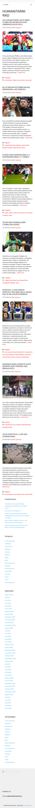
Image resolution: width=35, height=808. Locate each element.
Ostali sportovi (9, 568)
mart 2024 (8, 675)
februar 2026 (9, 611)
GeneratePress (27, 805)
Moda (6, 557)
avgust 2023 (9, 694)
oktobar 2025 (9, 622)
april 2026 (8, 606)
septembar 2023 (10, 692)
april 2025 (8, 639)
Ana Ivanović (9, 352)
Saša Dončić (17, 147)
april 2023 (8, 705)
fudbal (14, 80)
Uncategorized (9, 582)
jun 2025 (8, 633)
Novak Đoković (20, 354)
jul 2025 (7, 631)
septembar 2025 (10, 625)
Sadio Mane (24, 280)
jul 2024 (7, 664)
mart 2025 (8, 642)
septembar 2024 (10, 658)
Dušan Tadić (8, 213)
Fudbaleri (8, 78)
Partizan (7, 574)
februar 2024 (9, 678)
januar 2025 (9, 647)
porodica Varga (7, 427)
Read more (21, 72)
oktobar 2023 (9, 689)
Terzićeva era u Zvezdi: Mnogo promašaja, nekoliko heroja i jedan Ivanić (16, 506)
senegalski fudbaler (8, 283)
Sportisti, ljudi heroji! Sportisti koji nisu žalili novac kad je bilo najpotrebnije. (17, 292)
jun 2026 (8, 600)
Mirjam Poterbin (7, 147)
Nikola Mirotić (26, 425)
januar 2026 (9, 614)
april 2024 (8, 672)
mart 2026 (8, 609)
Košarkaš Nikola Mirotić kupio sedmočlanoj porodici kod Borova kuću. (16, 366)
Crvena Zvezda (10, 541)
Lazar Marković (10, 354)
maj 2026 (8, 603)
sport (30, 80)
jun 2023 (8, 700)
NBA (6, 560)
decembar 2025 (10, 617)
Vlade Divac (25, 357)
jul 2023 (7, 697)
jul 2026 (7, 597)
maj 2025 (8, 636)
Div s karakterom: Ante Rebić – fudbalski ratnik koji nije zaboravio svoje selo (16, 22)
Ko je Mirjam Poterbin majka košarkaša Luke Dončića (16, 88)
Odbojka (7, 566)
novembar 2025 (10, 620)
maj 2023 (8, 703)
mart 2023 (8, 708)
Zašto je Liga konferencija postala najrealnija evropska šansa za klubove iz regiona (17, 516)
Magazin (7, 143)
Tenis (6, 580)
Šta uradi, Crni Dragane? (13, 511)
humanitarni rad (22, 80)
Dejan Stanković (18, 352)
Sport (6, 577)
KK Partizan (8, 546)
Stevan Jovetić (16, 357)
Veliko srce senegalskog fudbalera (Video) (14, 223)
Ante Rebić (8, 80)
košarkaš (18, 425)
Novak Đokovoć (10, 563)
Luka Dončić (25, 145)
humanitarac (9, 494)
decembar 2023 (10, 683)
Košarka (18, 145)
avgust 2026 (9, 595)
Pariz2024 (8, 571)
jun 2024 (8, 667)
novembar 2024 (10, 653)
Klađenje (7, 549)
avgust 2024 (9, 661)
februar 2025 (9, 645)
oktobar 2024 (9, 656)
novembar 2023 (10, 686)
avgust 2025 (9, 628)
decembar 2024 (10, 650)
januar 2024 (9, 681)
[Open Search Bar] (31, 4)
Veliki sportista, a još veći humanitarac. (14, 435)
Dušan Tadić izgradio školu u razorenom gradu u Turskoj (16, 156)
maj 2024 (8, 669)
